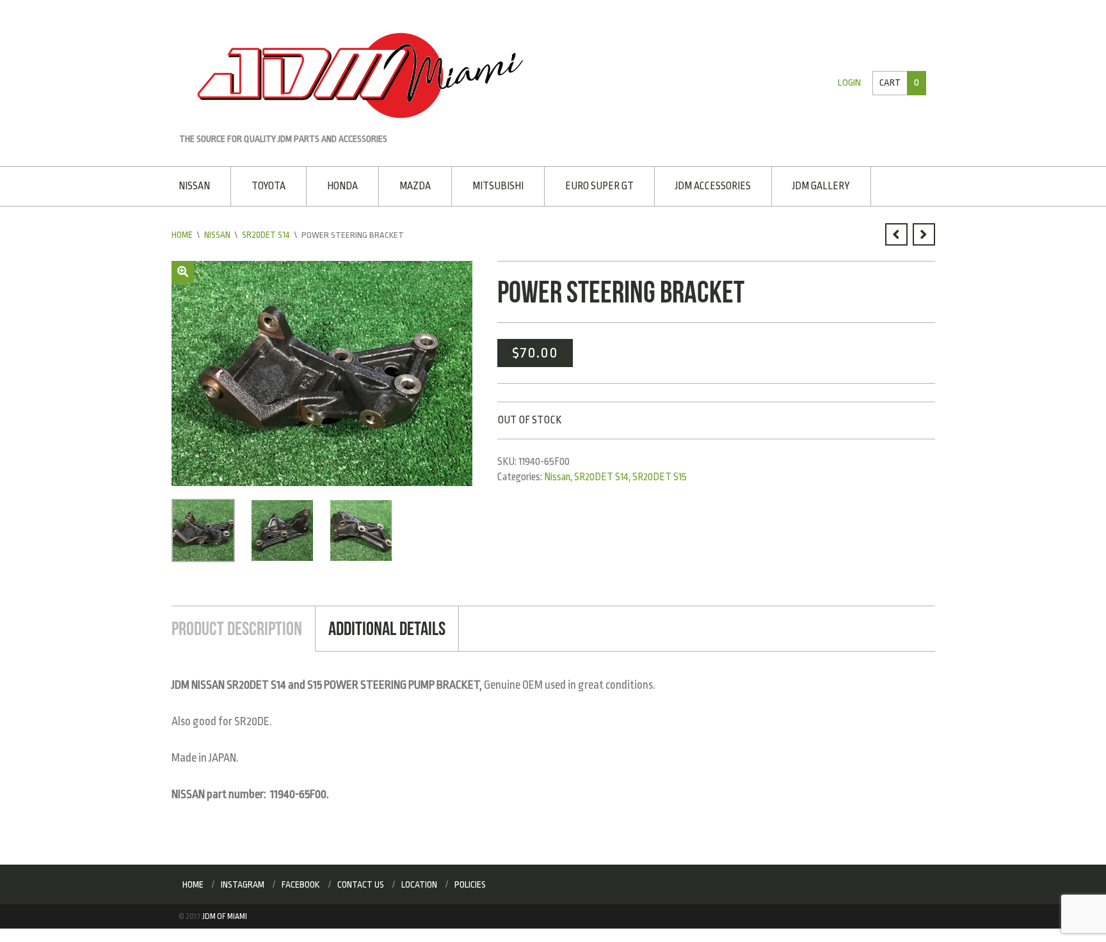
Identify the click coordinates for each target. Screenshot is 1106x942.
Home (182, 233)
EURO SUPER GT (589, 185)
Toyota (267, 185)
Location (419, 881)
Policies (470, 881)
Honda (338, 185)
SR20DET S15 (659, 475)
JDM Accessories (701, 185)
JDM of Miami (224, 913)
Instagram (242, 881)
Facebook (301, 881)
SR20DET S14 (265, 233)
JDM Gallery (806, 185)
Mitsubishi (489, 185)
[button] (183, 270)
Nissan (194, 185)
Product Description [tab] (235, 626)
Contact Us (360, 881)
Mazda (408, 185)
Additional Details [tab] (381, 626)
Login (851, 82)
